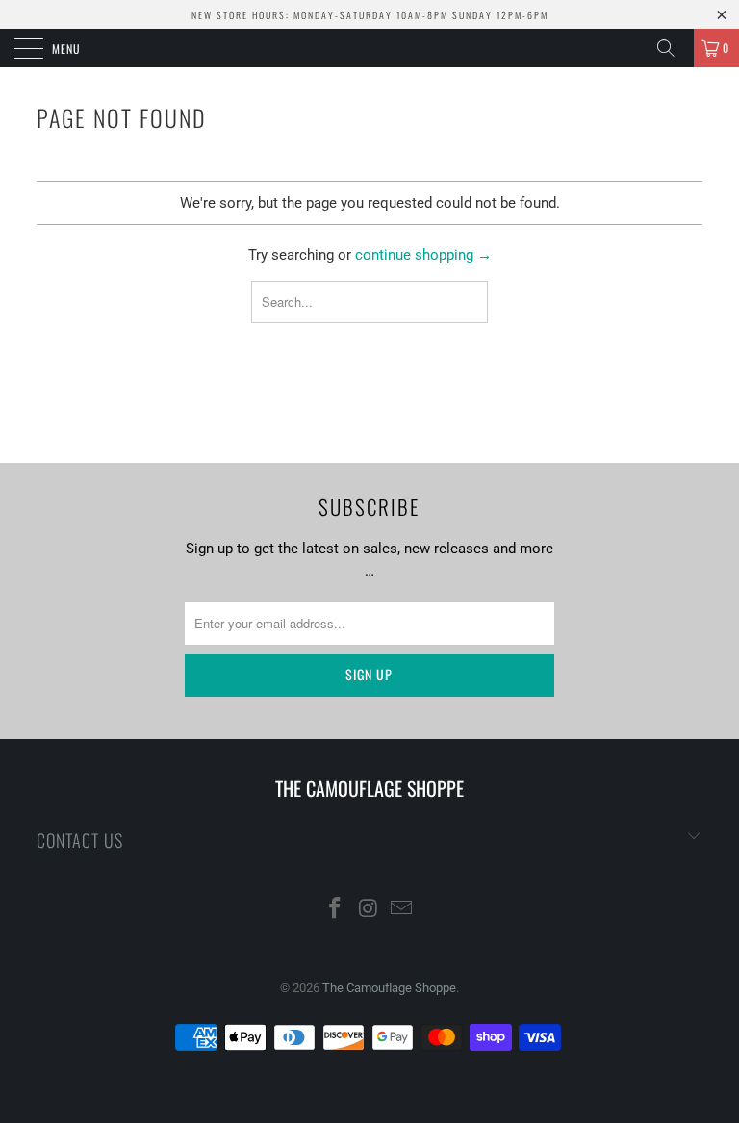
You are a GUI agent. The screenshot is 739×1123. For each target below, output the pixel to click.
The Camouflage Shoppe (389, 988)
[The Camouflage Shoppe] (369, 48)
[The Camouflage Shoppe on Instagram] (368, 910)
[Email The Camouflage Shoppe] (402, 910)
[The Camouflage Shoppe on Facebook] (334, 910)
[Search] (672, 48)
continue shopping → (423, 255)
